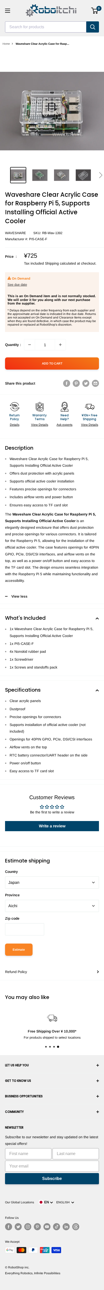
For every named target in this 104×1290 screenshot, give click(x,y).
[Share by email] (95, 383)
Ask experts (64, 425)
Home (6, 43)
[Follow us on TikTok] (56, 1226)
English (63, 1202)
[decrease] (29, 344)
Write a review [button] (52, 826)
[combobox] (45, 27)
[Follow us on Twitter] (18, 1226)
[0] (95, 11)
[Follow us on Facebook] (8, 1226)
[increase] (60, 344)
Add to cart (52, 363)
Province (12, 895)
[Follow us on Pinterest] (37, 1226)
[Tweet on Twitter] (85, 383)
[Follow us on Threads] (75, 1226)
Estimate (19, 949)
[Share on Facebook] (66, 383)
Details (14, 425)
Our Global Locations (19, 1202)
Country (11, 872)
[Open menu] (7, 11)
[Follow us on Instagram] (27, 1226)
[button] (100, 175)
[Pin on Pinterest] (76, 383)
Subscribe (52, 1178)
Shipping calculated (60, 263)
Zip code (12, 918)
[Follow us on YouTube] (46, 1226)
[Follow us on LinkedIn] (66, 1226)
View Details (39, 425)
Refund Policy (16, 972)
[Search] (92, 27)
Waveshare (15, 233)
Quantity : (13, 345)
